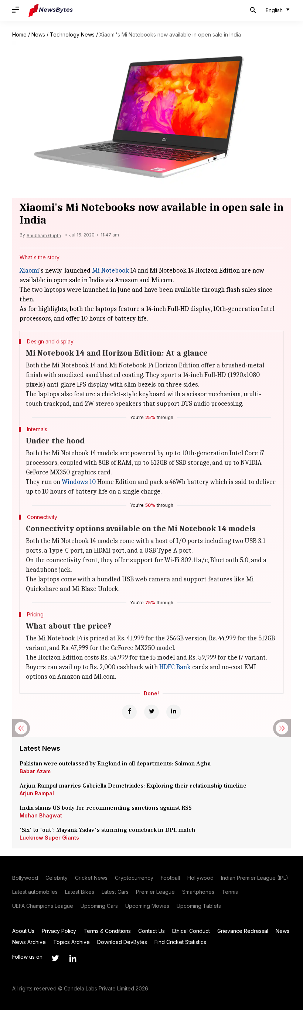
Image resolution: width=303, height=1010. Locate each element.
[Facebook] (129, 712)
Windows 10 (79, 482)
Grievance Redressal (242, 931)
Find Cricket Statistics (180, 942)
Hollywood (200, 878)
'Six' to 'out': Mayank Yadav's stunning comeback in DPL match (108, 830)
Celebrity (56, 878)
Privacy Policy (59, 931)
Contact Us (151, 931)
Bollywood (25, 878)
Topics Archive (71, 942)
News (38, 34)
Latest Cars (115, 892)
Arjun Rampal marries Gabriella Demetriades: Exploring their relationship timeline (133, 785)
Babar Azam (35, 771)
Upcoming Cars (99, 906)
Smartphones (198, 892)
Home (19, 34)
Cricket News (91, 878)
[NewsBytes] (50, 10)
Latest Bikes (79, 892)
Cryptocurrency (134, 878)
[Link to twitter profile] (55, 958)
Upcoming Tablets (199, 906)
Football (170, 878)
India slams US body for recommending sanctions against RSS (106, 808)
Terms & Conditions (107, 931)
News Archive (29, 942)
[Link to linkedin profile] (73, 958)
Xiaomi (29, 270)
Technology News (72, 34)
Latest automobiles (35, 892)
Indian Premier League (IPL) (254, 878)
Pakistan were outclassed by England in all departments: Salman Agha (115, 763)
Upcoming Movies (147, 906)
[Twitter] (151, 712)
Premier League (155, 892)
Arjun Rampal (37, 793)
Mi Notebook (110, 270)
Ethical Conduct (191, 931)
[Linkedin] (173, 712)
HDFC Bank (175, 667)
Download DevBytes (122, 942)
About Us (23, 931)
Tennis (230, 892)
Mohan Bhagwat (41, 815)
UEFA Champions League (42, 906)
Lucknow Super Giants (49, 837)
